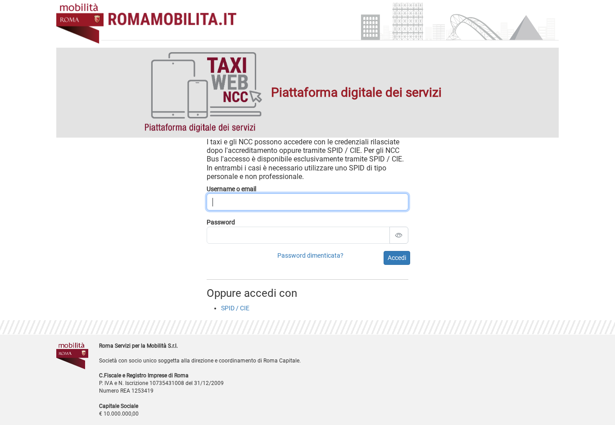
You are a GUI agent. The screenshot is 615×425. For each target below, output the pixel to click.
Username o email (231, 188)
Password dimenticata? (310, 255)
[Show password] (398, 235)
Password (221, 222)
